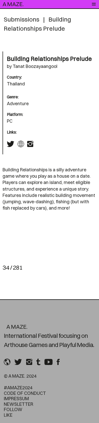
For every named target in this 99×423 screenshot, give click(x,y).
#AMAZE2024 (18, 388)
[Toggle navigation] (94, 4)
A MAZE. (13, 4)
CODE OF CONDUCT (25, 393)
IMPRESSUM (16, 398)
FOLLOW (13, 409)
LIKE (8, 415)
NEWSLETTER (18, 404)
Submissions (21, 19)
